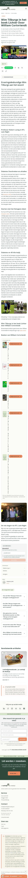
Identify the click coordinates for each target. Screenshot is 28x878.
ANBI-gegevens (4, 828)
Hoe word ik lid (4, 796)
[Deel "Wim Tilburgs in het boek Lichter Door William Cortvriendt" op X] (22, 67)
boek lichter (23, 330)
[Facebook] (8, 708)
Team (2, 826)
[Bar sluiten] (26, 3)
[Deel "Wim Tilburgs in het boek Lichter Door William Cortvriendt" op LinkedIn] (18, 67)
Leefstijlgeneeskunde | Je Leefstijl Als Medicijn (14, 670)
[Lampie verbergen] (25, 871)
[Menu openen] (26, 8)
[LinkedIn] (4, 708)
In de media (14, 13)
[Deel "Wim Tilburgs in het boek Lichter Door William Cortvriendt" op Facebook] (15, 67)
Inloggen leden (4, 798)
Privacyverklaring (5, 800)
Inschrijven (23, 2)
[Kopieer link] (6, 71)
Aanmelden (14, 560)
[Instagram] (12, 708)
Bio (7, 583)
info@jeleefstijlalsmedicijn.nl (7, 806)
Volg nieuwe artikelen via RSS (19, 749)
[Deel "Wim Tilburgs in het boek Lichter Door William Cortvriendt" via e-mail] (2, 71)
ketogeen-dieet (7, 194)
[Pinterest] (24, 708)
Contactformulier (5, 817)
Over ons (7, 13)
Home (2, 13)
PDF (5, 64)
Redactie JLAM (10, 581)
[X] (20, 708)
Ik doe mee (14, 773)
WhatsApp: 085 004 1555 (7, 810)
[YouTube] (16, 708)
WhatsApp (9, 67)
